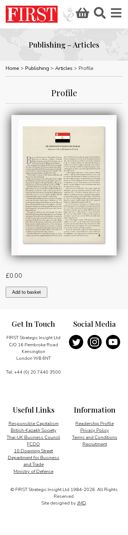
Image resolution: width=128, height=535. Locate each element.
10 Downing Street (33, 451)
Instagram (94, 342)
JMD (81, 503)
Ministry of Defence (33, 471)
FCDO (33, 444)
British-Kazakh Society (34, 430)
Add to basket (26, 292)
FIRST (32, 14)
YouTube (113, 342)
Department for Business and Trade (33, 461)
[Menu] (116, 15)
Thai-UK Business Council (33, 437)
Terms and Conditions (94, 437)
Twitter (76, 342)
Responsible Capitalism (34, 423)
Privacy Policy (94, 430)
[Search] (99, 15)
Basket (81, 15)
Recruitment (94, 444)
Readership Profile (94, 423)
